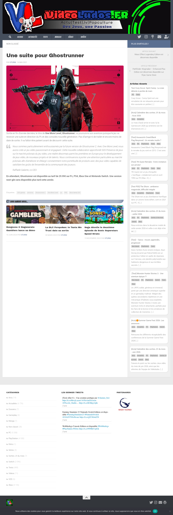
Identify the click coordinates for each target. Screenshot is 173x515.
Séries (70, 37)
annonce (30, 193)
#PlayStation (67, 428)
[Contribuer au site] (165, 502)
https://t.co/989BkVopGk (89, 428)
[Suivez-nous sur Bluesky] (153, 37)
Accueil (20, 37)
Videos (11, 473)
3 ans (64, 405)
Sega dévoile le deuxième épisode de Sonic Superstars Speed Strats (101, 230)
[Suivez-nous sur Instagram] (146, 37)
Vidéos (83, 37)
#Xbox (76, 428)
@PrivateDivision (89, 400)
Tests (45, 37)
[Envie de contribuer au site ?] (166, 37)
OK (155, 511)
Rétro (11, 444)
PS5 (65, 193)
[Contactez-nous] (159, 37)
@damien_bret (103, 397)
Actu (133, 119)
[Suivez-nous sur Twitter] (139, 37)
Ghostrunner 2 (40, 193)
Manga (11, 421)
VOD (10, 479)
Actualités (32, 37)
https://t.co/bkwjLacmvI (71, 400)
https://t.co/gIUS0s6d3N (89, 417)
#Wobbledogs (103, 426)
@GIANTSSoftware (70, 417)
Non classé (12, 44)
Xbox (158, 144)
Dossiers (12, 409)
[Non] (170, 511)
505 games (21, 193)
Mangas (58, 37)
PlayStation (145, 144)
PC (133, 94)
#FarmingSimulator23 (75, 414)
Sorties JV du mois (157, 217)
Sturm (13, 62)
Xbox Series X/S (75, 193)
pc (61, 193)
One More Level (53, 193)
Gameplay (13, 415)
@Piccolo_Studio (69, 402)
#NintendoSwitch (92, 414)
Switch (134, 222)
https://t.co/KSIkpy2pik (88, 402)
